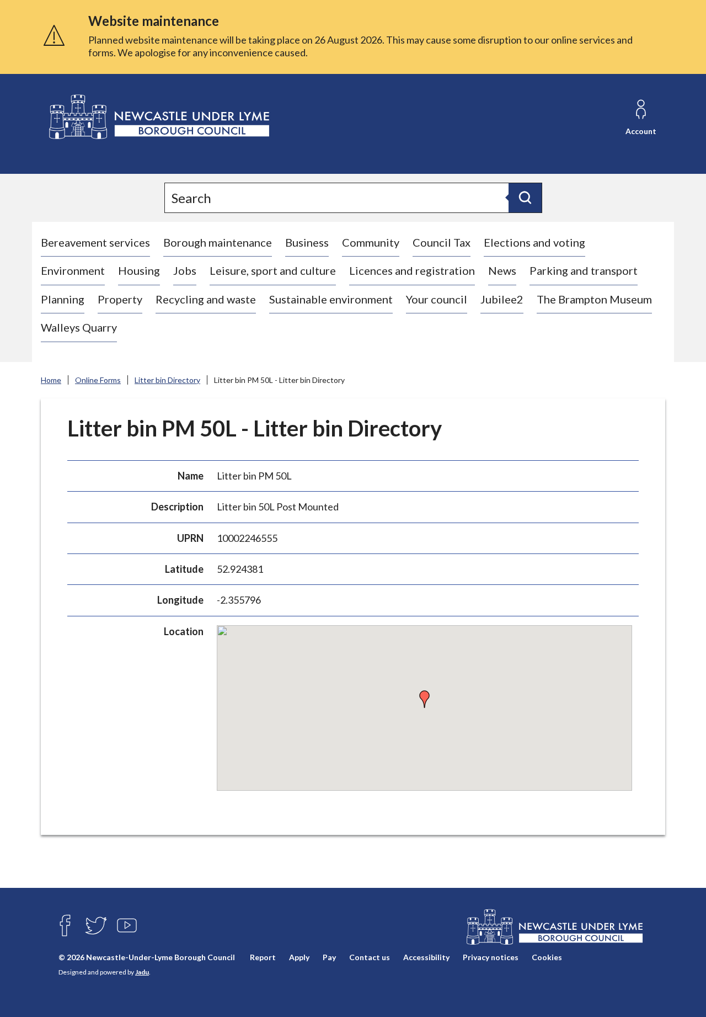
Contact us (369, 957)
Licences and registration (412, 270)
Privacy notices (490, 957)
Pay (329, 957)
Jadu (142, 972)
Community (370, 242)
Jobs (184, 270)
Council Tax (441, 242)
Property (120, 299)
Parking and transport (584, 270)
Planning (62, 299)
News (502, 270)
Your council (436, 299)
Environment (73, 270)
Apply (299, 957)
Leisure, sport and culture (273, 270)
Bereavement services (95, 242)
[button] (425, 699)
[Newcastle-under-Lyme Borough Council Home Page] (158, 117)
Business (307, 242)
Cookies (547, 957)
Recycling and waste (206, 299)
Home (51, 380)
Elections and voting (534, 242)
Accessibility (426, 957)
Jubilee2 (501, 299)
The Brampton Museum (594, 299)
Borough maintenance (217, 242)
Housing (139, 270)
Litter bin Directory (167, 380)
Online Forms (98, 380)
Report (263, 957)
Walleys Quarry (79, 327)
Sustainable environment (331, 299)
